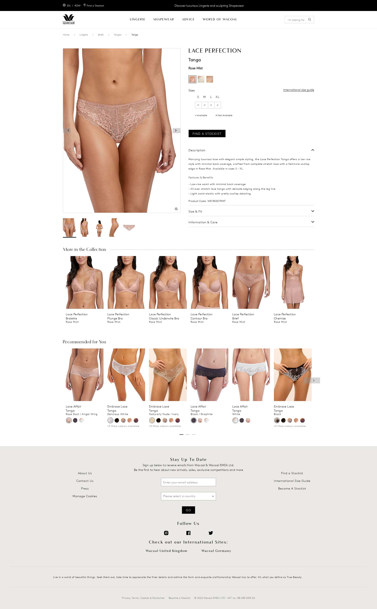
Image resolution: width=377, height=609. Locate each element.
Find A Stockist (207, 134)
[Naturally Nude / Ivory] (152, 420)
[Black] (277, 420)
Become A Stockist (292, 488)
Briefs (101, 34)
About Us (85, 473)
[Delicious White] (110, 420)
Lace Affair (73, 406)
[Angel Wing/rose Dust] (130, 420)
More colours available (123, 426)
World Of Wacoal (220, 19)
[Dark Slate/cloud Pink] (123, 420)
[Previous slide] (68, 282)
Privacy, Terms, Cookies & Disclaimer (143, 597)
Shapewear (163, 19)
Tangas (117, 34)
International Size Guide (292, 481)
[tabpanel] (84, 290)
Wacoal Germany (216, 551)
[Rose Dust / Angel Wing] (69, 420)
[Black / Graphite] (75, 420)
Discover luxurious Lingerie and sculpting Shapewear (209, 5)
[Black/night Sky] (117, 420)
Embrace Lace (117, 406)
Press (85, 488)
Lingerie (137, 19)
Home (66, 34)
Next (311, 380)
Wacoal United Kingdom (167, 551)
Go (188, 510)
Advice (188, 19)
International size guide (298, 90)
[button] (67, 130)
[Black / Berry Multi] (136, 420)
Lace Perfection (77, 314)
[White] (81, 420)
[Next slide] (100, 282)
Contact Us (84, 481)
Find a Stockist (292, 473)
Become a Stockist (179, 597)
